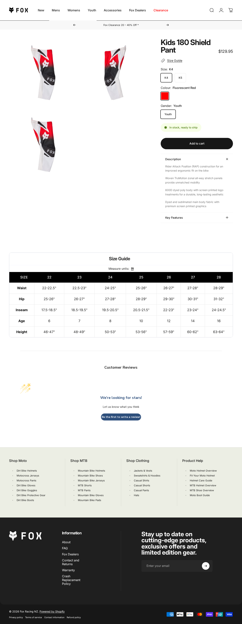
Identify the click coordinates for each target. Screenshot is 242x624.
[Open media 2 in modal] (115, 73)
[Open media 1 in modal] (43, 73)
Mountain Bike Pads (89, 500)
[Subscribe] (205, 566)
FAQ (65, 548)
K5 (180, 77)
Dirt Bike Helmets (27, 470)
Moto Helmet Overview (203, 470)
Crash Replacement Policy (71, 580)
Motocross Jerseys (28, 475)
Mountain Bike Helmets (91, 470)
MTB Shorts (85, 485)
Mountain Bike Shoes (90, 475)
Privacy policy (16, 617)
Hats (136, 495)
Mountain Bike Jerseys (91, 480)
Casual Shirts (141, 480)
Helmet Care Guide (201, 480)
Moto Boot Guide (200, 495)
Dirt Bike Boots (25, 500)
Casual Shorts (142, 485)
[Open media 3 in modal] (43, 145)
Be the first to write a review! (121, 417)
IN (132, 268)
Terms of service (33, 617)
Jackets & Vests (143, 470)
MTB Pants (84, 490)
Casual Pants (141, 490)
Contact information (54, 617)
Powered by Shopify (52, 611)
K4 (166, 77)
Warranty (68, 570)
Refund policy (74, 617)
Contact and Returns (70, 562)
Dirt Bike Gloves (26, 485)
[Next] (167, 25)
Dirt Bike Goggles (27, 490)
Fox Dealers (70, 554)
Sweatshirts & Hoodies (147, 475)
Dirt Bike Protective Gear (31, 495)
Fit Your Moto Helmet (202, 475)
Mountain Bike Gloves (91, 495)
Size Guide (174, 60)
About (66, 542)
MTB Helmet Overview (203, 485)
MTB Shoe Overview (202, 490)
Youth (168, 114)
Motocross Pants (26, 480)
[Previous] (74, 25)
